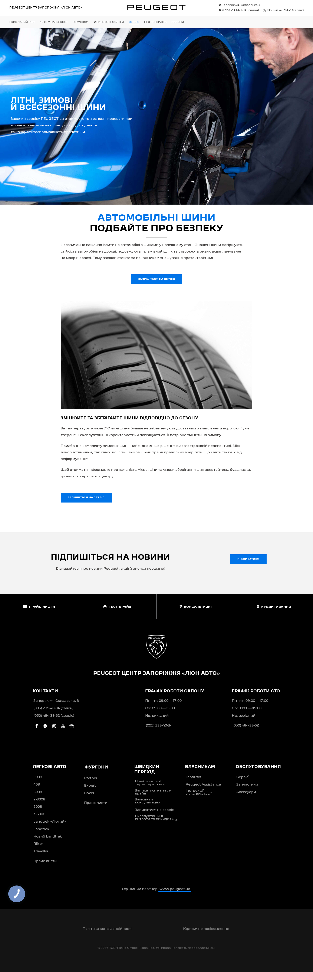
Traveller (40, 851)
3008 (37, 792)
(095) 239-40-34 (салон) (53, 708)
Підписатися (248, 559)
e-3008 (39, 799)
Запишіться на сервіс (156, 279)
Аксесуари (246, 792)
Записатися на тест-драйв (153, 792)
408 (36, 784)
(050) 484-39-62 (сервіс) (53, 715)
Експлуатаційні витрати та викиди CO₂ (156, 818)
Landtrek (41, 829)
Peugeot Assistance (203, 784)
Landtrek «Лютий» (49, 821)
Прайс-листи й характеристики (150, 783)
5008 (37, 806)
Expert (90, 785)
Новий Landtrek (47, 836)
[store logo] (156, 7)
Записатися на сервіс (154, 810)
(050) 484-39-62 (285, 10)
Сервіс (242, 777)
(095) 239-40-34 (240, 10)
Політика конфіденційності (107, 928)
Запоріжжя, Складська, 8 (241, 5)
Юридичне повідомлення (206, 928)
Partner (90, 778)
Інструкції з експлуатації (198, 792)
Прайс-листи (45, 861)
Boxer (89, 793)
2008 (37, 777)
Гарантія (193, 777)
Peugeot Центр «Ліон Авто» (45, 7)
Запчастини (247, 784)
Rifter (38, 843)
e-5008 (39, 814)
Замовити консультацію (147, 801)
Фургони (96, 767)
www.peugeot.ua (174, 889)
